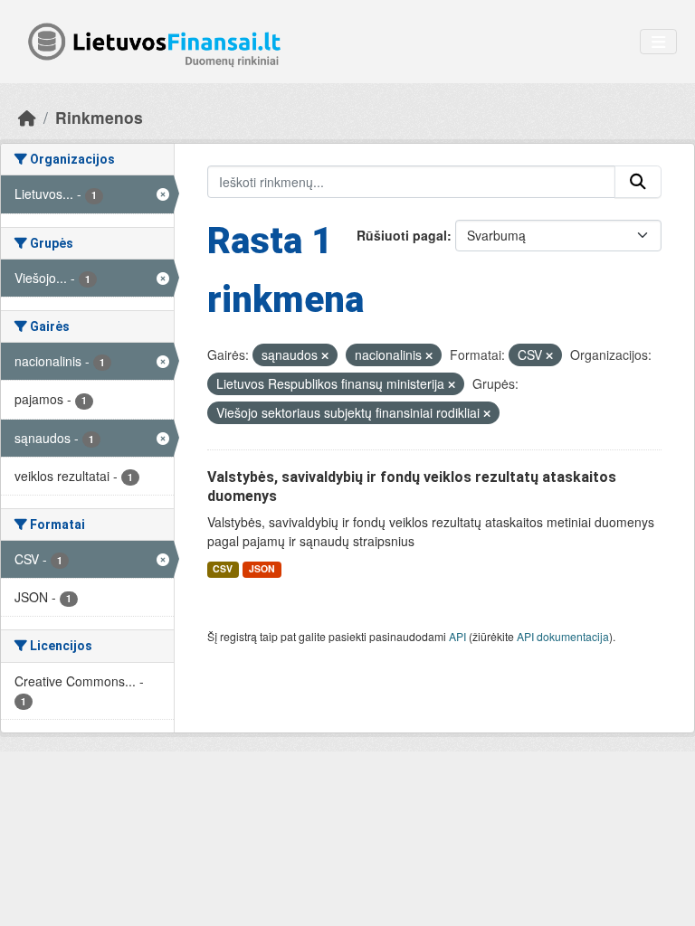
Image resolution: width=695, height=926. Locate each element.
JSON (262, 568)
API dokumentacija (563, 636)
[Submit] (638, 181)
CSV (223, 568)
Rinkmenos (99, 117)
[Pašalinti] (324, 355)
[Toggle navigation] (658, 42)
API (457, 636)
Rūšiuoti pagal (402, 235)
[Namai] (27, 117)
